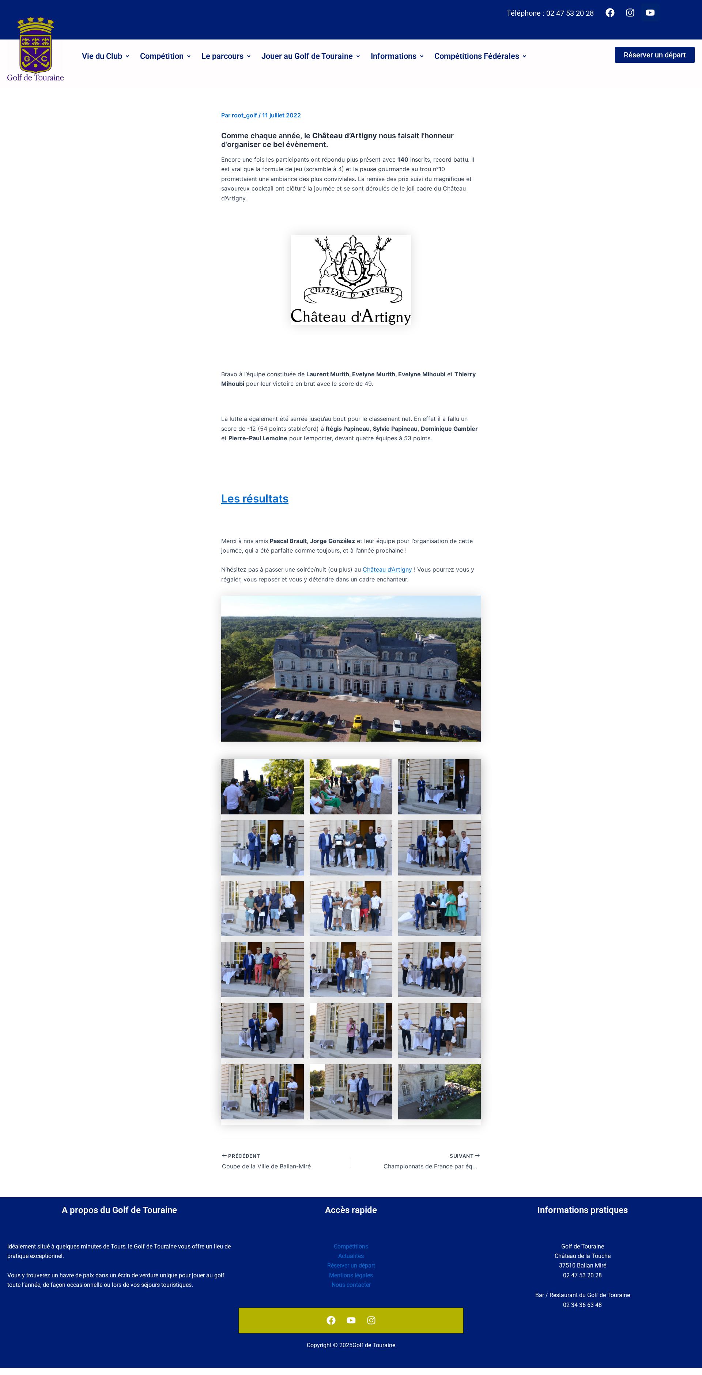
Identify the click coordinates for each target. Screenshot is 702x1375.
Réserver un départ (351, 1265)
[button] (105, 56)
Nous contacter (351, 1284)
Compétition (162, 56)
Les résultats (254, 498)
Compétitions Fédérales (476, 56)
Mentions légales (351, 1275)
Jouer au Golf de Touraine (307, 56)
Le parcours (222, 56)
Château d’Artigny (387, 569)
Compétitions (351, 1246)
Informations (393, 56)
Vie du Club (102, 56)
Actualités (351, 1255)
